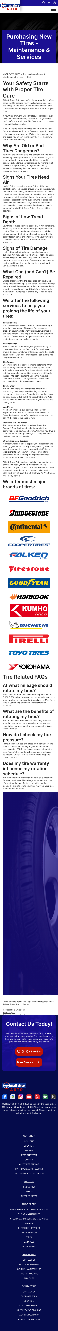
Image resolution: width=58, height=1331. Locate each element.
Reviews (29, 1150)
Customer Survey (29, 1305)
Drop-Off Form (29, 1296)
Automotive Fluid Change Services (29, 1209)
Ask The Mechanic (29, 1315)
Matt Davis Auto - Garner (29, 1169)
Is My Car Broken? (29, 1264)
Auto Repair (29, 1204)
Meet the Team (29, 1155)
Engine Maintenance (29, 1214)
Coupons (29, 1141)
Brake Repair (9, 1012)
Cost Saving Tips (29, 1273)
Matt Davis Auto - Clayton (29, 1173)
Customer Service (29, 1164)
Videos (29, 1191)
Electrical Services (29, 1228)
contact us (8, 339)
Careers (29, 1159)
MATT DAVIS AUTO (11, 74)
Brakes (29, 1223)
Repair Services (29, 1232)
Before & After (29, 1196)
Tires (29, 1237)
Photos (29, 1181)
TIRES (28, 77)
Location (29, 1146)
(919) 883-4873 (19, 336)
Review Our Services (29, 1319)
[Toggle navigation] (53, 9)
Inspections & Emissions (14, 1010)
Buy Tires (29, 1278)
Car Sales (29, 1242)
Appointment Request (29, 1310)
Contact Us (29, 1260)
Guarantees (29, 1246)
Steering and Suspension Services (29, 1219)
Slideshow (29, 1187)
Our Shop (29, 1135)
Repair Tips (29, 1254)
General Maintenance (29, 1269)
